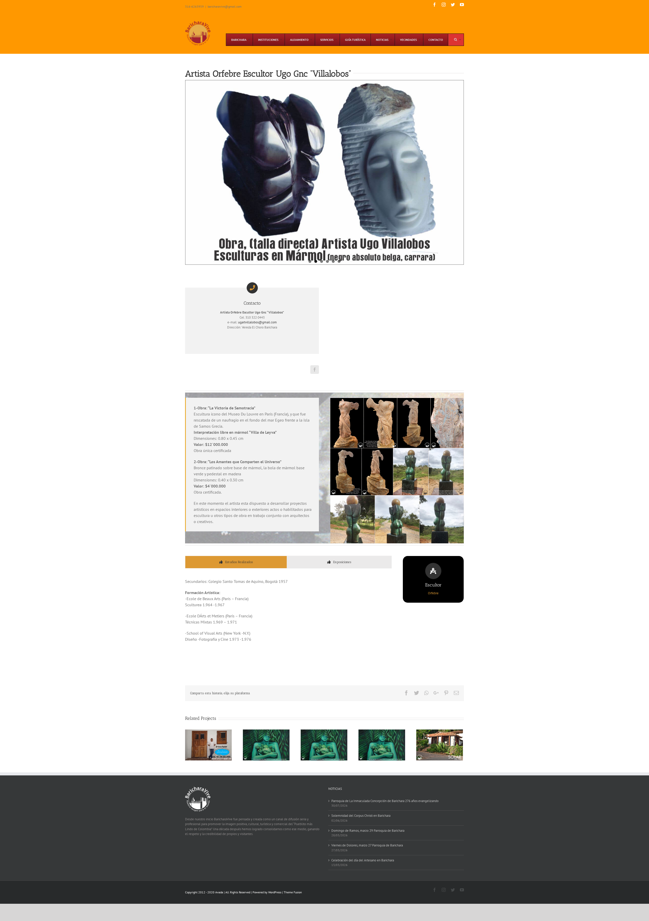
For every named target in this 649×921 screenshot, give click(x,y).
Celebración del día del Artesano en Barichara (362, 860)
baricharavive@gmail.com (225, 6)
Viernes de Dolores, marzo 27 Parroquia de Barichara (367, 845)
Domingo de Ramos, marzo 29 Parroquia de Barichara (367, 830)
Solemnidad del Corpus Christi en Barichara (360, 815)
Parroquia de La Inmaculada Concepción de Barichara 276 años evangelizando (385, 801)
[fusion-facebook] (314, 369)
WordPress (274, 892)
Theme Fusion (293, 892)
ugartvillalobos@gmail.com (257, 322)
